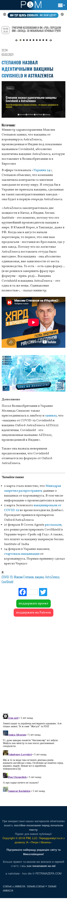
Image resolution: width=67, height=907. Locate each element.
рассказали (53, 525)
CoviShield (7, 581)
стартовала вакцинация (22, 554)
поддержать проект (33, 603)
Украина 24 (42, 170)
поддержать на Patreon (33, 612)
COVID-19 (7, 576)
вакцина (39, 576)
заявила (51, 415)
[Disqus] (33, 663)
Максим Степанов (24, 576)
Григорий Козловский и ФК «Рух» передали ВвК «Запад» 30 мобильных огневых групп (36, 29)
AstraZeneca (52, 576)
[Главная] (31, 4)
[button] (16, 40)
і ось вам (37, 866)
